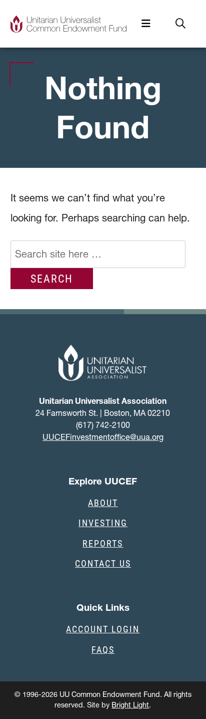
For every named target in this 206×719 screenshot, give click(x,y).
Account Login (103, 629)
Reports (102, 543)
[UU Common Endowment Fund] (68, 24)
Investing (103, 523)
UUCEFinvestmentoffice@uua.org (103, 437)
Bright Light (130, 704)
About (103, 503)
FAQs (103, 649)
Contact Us (103, 563)
